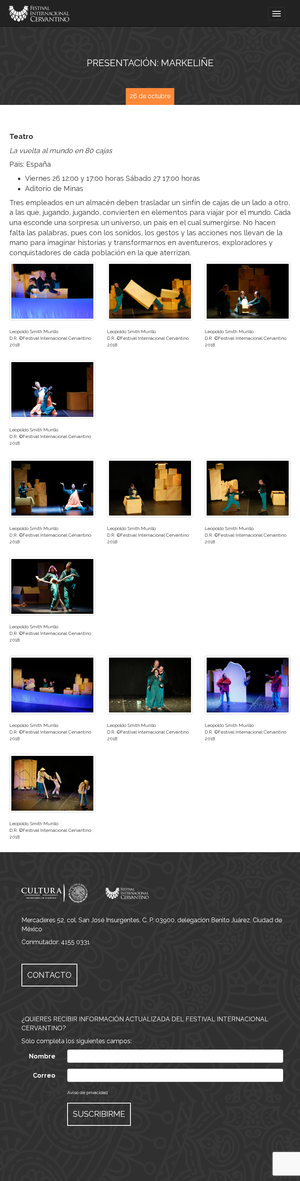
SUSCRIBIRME (99, 1114)
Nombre (42, 1056)
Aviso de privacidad (87, 1092)
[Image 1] (52, 291)
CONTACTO (49, 975)
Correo (44, 1075)
